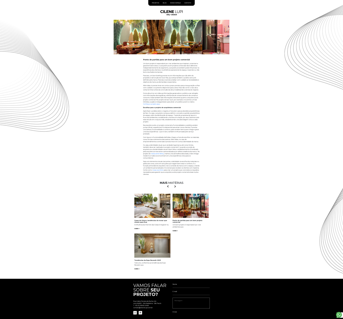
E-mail (175, 213)
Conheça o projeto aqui (151, 104)
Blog (165, 3)
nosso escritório (158, 170)
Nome (175, 206)
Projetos (155, 3)
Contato (187, 3)
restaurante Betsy (157, 154)
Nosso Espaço (175, 3)
